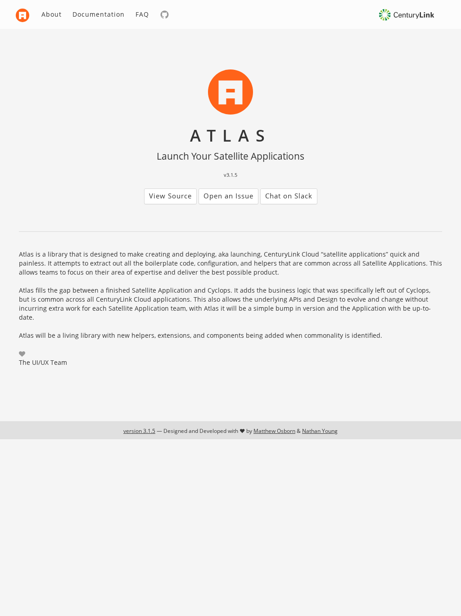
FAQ (142, 14)
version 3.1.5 (139, 431)
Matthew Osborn (274, 431)
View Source (170, 195)
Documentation (98, 14)
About (51, 14)
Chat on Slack (288, 195)
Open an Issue (228, 195)
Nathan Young (320, 431)
